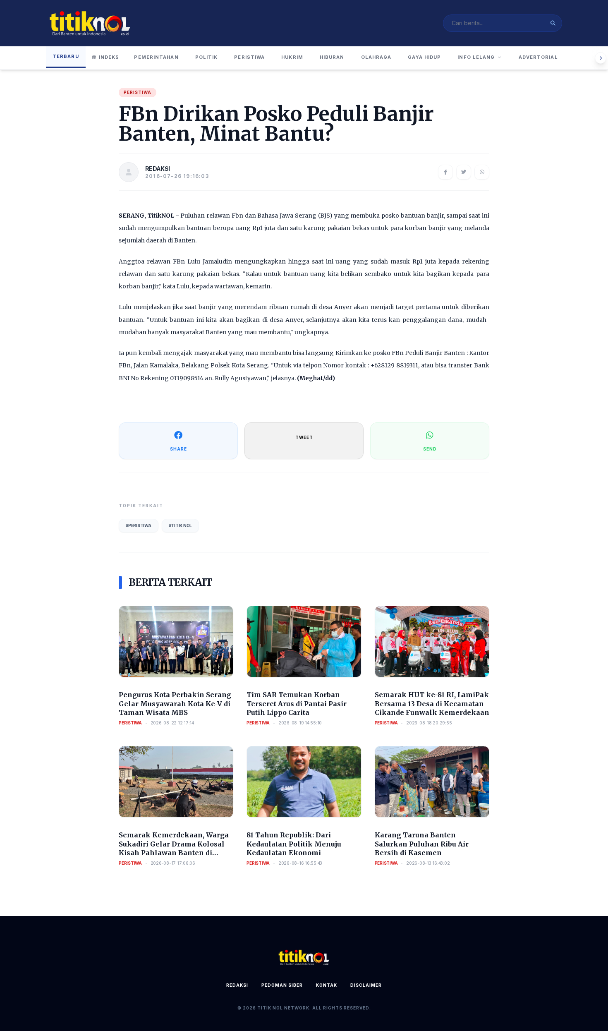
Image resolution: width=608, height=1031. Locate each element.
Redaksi (237, 985)
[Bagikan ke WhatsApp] (481, 172)
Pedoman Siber (282, 985)
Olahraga (376, 57)
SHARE (178, 448)
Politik (206, 57)
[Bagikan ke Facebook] (445, 172)
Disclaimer (366, 985)
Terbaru (66, 56)
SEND (430, 448)
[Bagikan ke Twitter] (463, 172)
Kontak (326, 985)
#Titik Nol (180, 525)
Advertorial (538, 57)
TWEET (304, 437)
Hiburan (332, 57)
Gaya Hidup (424, 57)
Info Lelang (476, 57)
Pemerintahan (156, 57)
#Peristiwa (138, 525)
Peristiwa (249, 57)
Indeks (109, 57)
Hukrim (292, 57)
